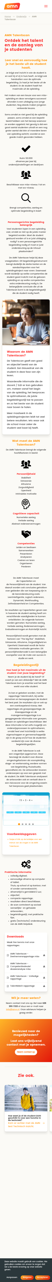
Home (8, 17)
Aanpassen (11, 1277)
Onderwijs (21, 17)
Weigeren (27, 1277)
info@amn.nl (12, 1010)
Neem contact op (26, 1052)
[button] (46, 6)
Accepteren (42, 1277)
